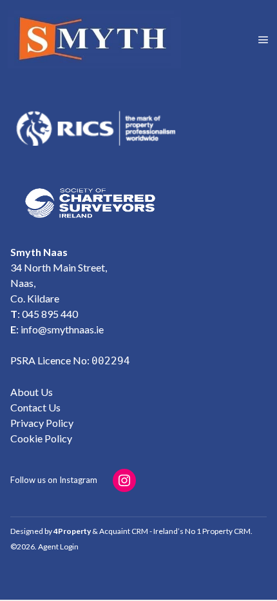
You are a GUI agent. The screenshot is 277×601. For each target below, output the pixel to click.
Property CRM (226, 531)
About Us (31, 392)
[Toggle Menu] (263, 40)
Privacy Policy (41, 423)
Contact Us (35, 407)
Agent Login (58, 546)
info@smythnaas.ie (62, 329)
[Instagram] (124, 480)
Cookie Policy (41, 438)
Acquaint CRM (123, 531)
